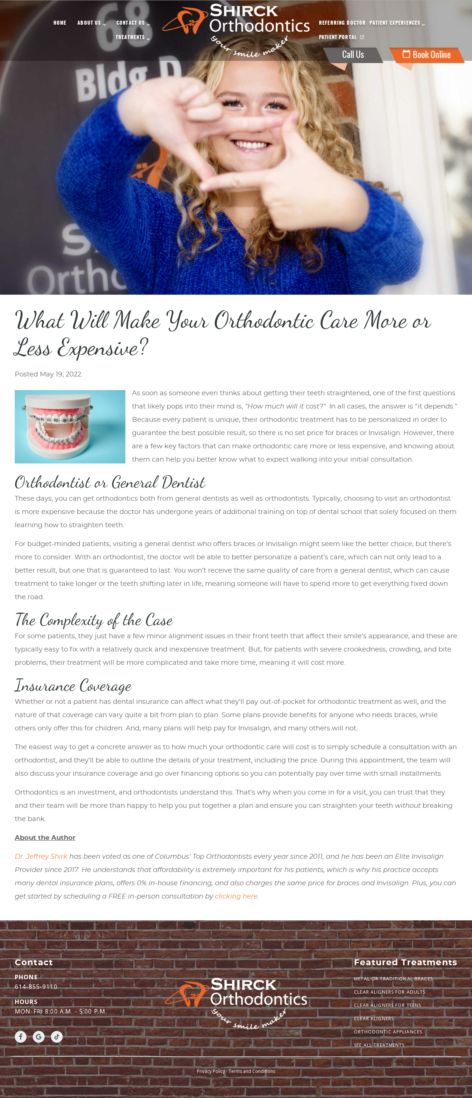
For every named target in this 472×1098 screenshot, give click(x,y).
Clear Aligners (374, 1018)
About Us (89, 23)
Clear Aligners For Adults (390, 992)
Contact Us (131, 23)
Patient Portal (338, 37)
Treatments (130, 37)
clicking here (236, 896)
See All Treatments (379, 1045)
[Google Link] (39, 1037)
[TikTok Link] (57, 1037)
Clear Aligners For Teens (387, 1005)
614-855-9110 (36, 987)
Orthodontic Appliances (388, 1032)
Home (60, 23)
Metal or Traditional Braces (393, 979)
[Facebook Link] (21, 1037)
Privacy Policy (211, 1071)
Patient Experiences (394, 23)
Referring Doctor (342, 23)
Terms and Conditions (252, 1071)
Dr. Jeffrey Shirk (41, 857)
